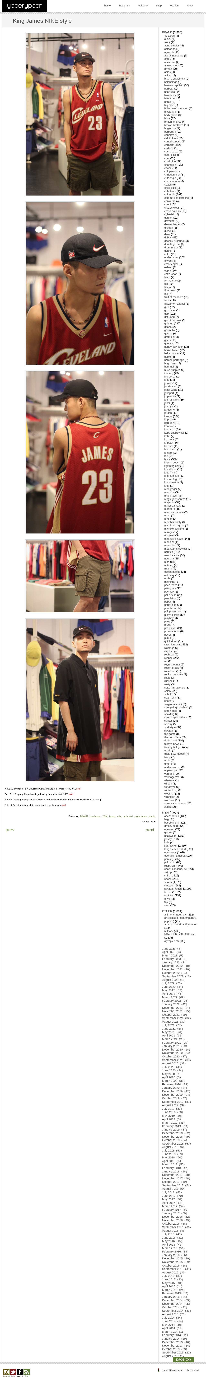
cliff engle (170, 178)
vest (166, 905)
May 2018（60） (173, 1157)
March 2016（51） (174, 1248)
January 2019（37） (175, 1129)
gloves (168, 832)
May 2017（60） (173, 1199)
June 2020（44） (173, 1070)
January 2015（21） (175, 1296)
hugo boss (170, 363)
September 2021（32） (177, 1018)
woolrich (169, 793)
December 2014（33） (177, 1300)
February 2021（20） (176, 1042)
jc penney (170, 396)
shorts (152, 816)
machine (169, 492)
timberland (170, 740)
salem (168, 691)
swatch (168, 730)
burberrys (170, 131)
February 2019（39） (176, 1126)
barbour (168, 88)
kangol (168, 416)
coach (168, 184)
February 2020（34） (176, 1084)
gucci (167, 340)
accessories (171, 816)
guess (168, 343)
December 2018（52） (177, 1133)
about (190, 5)
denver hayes (172, 224)
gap (166, 313)
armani (168, 68)
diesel (167, 230)
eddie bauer (171, 257)
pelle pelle (170, 595)
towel (167, 898)
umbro (168, 763)
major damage (172, 505)
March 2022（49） (174, 997)
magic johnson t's (174, 499)
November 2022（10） (177, 969)
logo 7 (168, 472)
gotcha (168, 333)
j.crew (168, 383)
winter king (170, 790)
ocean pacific (172, 571)
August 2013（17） (174, 1356)
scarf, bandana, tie (175, 868)
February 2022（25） (176, 1000)
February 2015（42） (176, 1293)
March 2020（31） (174, 1080)
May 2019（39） (173, 1115)
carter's (168, 148)
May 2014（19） (173, 1324)
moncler (169, 541)
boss (167, 118)
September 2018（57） (177, 1143)
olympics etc (172, 941)
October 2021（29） (175, 1014)
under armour (172, 767)
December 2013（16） (177, 1342)
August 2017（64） (174, 1188)
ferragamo (170, 280)
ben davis (170, 95)
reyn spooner (172, 664)
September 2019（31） (177, 1101)
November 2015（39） (177, 1262)
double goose (172, 244)
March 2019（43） (174, 1122)
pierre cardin (171, 614)
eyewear (169, 829)
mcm (167, 515)
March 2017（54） (174, 1206)
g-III (166, 307)
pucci (167, 634)
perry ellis (170, 604)
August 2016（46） (174, 1230)
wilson (168, 783)
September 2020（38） (177, 1060)
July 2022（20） (172, 983)
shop (159, 5)
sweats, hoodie (173, 888)
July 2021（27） (172, 1025)
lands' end (170, 449)
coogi (167, 204)
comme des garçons (176, 197)
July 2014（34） (172, 1317)
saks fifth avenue (174, 687)
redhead (169, 654)
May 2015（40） (173, 1283)
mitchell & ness (173, 538)
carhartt (169, 144)
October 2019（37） (175, 1098)
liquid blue (170, 469)
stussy (168, 724)
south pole (170, 710)
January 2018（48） (175, 1171)
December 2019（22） (177, 1091)
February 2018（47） (176, 1168)
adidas (168, 48)
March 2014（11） (174, 1331)
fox (166, 293)
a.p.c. (167, 38)
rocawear (169, 671)
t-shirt (167, 892)
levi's (167, 459)
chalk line (170, 161)
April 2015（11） (173, 1286)
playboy (169, 618)
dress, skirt (171, 825)
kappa (168, 419)
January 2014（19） (175, 1338)
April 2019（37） (173, 1119)
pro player (170, 628)
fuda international (174, 303)
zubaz (168, 806)
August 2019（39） (174, 1105)
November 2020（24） (177, 1053)
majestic (169, 502)
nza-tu (168, 568)
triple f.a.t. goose (174, 753)
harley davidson (173, 346)
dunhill (168, 250)
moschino (170, 545)
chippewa (170, 171)
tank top (169, 895)
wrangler (169, 796)
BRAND (84, 816)
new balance (171, 555)
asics (167, 72)
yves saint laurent (175, 803)
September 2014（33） (177, 1310)
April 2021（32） (173, 1035)
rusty (167, 684)
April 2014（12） (173, 1328)
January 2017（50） (175, 1213)
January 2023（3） (174, 962)
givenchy (169, 330)
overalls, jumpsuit (175, 855)
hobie (167, 356)
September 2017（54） (177, 1185)
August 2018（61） (174, 1147)
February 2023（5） (175, 959)
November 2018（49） (177, 1136)
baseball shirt (172, 822)
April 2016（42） (173, 1244)
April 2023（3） (172, 952)
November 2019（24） (177, 1094)
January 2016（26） (175, 1255)
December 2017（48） (177, 1175)
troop (167, 757)
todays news (171, 743)
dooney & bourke (174, 240)
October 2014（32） (175, 1307)
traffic (167, 750)
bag (166, 819)
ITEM (104, 816)
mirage (168, 532)
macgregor (170, 489)
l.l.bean (168, 442)
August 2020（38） (174, 1063)
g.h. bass (169, 310)
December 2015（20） (177, 1258)
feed (26, 1373)
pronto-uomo (171, 631)
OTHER (167, 911)
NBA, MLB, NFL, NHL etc (179, 934)
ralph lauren (141, 816)
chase (168, 168)
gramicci (169, 336)
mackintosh (171, 495)
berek (167, 101)
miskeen (169, 535)
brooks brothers (173, 125)
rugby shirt (170, 865)
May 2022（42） (173, 990)
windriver (169, 787)
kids (166, 842)
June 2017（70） (173, 1195)
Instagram (6, 1373)
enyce (168, 260)
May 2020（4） (172, 1074)
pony (167, 621)
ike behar (169, 376)
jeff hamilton (171, 399)
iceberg (168, 373)
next (150, 829)
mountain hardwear (175, 548)
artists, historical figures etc (181, 924)
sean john (170, 697)
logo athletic (171, 475)
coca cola (170, 187)
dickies (168, 227)
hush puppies (172, 370)
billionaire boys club (176, 108)
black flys (170, 111)
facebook (20, 1373)
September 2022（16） (177, 976)
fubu (166, 300)
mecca (168, 518)
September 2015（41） (177, 1269)
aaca (167, 42)
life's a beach (172, 462)
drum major (171, 247)
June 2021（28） (173, 1028)
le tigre (168, 452)
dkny (167, 234)
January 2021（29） (175, 1046)
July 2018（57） (172, 1150)
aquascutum (171, 65)
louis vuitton (171, 482)
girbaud (168, 323)
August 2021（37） (174, 1021)
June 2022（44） (173, 986)
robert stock (171, 667)
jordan (168, 412)
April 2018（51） (173, 1161)
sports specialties (175, 717)
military (168, 931)
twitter (13, 1373)
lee (166, 456)
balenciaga (170, 82)
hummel (169, 366)
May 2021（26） (173, 1032)
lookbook (143, 5)
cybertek (169, 214)
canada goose (172, 141)
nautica (168, 551)
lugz (166, 485)
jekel (167, 403)
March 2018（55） (174, 1164)
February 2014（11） (176, 1335)
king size (169, 429)
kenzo (168, 426)
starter (168, 720)
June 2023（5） (172, 948)
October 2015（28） (175, 1265)
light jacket (170, 845)
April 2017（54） (173, 1202)
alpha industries (173, 55)
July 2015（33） (172, 1275)
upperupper (171, 770)
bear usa (169, 91)
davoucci (169, 220)
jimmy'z (168, 406)
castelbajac (171, 151)
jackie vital (170, 386)
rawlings (169, 647)
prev (10, 829)
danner (168, 217)
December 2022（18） (177, 965)
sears (167, 700)
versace (169, 773)
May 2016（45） (173, 1241)
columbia (169, 194)
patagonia (170, 588)
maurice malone (173, 512)
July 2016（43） (172, 1234)
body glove (170, 115)
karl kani (169, 422)
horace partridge (174, 360)
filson (167, 287)
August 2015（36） (174, 1272)
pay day (169, 591)
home (107, 5)
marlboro (169, 508)
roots (167, 677)
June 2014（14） (173, 1321)
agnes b (169, 52)
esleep (168, 267)
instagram (124, 5)
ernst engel (171, 264)
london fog (170, 479)
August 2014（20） (174, 1314)
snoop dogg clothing (176, 707)
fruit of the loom (173, 297)
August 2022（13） (174, 979)
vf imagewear (172, 777)
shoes (168, 878)
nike (119, 816)
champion (170, 164)
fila (166, 283)
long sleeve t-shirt (175, 849)
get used (169, 316)
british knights (172, 121)
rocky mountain (173, 674)
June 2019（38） (173, 1112)
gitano (168, 326)
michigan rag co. (174, 525)
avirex (168, 75)
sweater (169, 885)
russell (168, 681)
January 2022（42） (175, 1004)
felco (167, 277)
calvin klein (171, 138)
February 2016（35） (176, 1251)
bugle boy (170, 128)
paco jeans (170, 585)
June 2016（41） (173, 1237)
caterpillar (170, 154)
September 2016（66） (177, 1227)
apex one (169, 62)
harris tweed (171, 350)
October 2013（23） (175, 1349)
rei (165, 661)
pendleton (170, 598)
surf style (170, 727)
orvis (167, 578)
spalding (169, 714)
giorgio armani (172, 320)
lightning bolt (171, 466)
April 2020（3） (172, 1077)
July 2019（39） (172, 1108)
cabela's (169, 134)
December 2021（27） (177, 1007)
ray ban (168, 651)
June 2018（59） (173, 1154)
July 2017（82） (172, 1192)
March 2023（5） (173, 955)
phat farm (170, 608)
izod (166, 379)
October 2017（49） (175, 1181)
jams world (170, 389)
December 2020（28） (177, 1049)
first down (170, 290)
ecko (167, 254)
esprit (167, 270)
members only (172, 522)
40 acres (169, 35)
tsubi (167, 760)
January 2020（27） (175, 1087)
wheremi (169, 780)
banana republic (173, 85)
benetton (169, 98)
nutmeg (168, 565)
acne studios (172, 45)
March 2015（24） (174, 1290)
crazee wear (171, 207)
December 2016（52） (177, 1216)
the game (169, 733)
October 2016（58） (175, 1223)
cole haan (170, 191)
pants (167, 859)
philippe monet (173, 611)
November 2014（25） (177, 1303)
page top (183, 1359)
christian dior (172, 174)
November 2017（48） (177, 1178)
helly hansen (171, 353)
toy (166, 902)
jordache (169, 409)
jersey (112, 816)
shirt (167, 875)
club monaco (172, 181)
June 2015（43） (173, 1279)
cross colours (172, 211)
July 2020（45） (172, 1067)
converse (169, 201)
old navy (169, 575)
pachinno (169, 581)
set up (168, 872)
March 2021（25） (174, 1039)
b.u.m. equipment (174, 78)
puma (167, 637)
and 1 (167, 58)
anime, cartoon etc (175, 914)
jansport (169, 393)
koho (167, 436)
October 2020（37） (175, 1056)
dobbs (168, 237)
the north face (172, 737)
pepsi (167, 601)
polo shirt (128, 816)
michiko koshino (174, 528)
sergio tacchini (173, 704)
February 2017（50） (176, 1209)
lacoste (168, 446)
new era (169, 558)
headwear (95, 816)
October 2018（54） (175, 1140)
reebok (168, 657)
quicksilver (170, 641)
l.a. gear (169, 439)
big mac (169, 105)
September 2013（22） (177, 1352)
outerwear (170, 852)
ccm (166, 158)
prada (167, 624)
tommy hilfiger (172, 747)
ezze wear (170, 274)
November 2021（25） (177, 1011)
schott (168, 694)
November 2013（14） (177, 1345)
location (174, 5)
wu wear (169, 800)
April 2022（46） (173, 993)
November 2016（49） (177, 1220)
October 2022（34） (175, 973)
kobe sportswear (174, 432)
